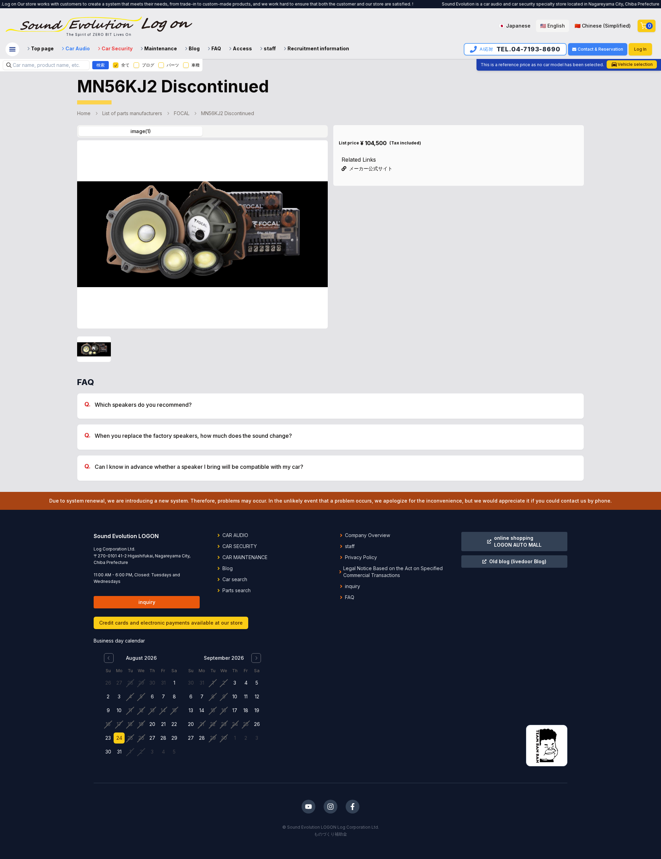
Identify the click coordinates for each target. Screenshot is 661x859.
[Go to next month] (256, 658)
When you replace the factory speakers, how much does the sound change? (193, 435)
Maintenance (160, 48)
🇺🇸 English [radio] (552, 26)
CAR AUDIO (235, 535)
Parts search (236, 590)
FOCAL (181, 113)
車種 (195, 65)
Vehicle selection (635, 64)
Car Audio (77, 48)
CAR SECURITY (239, 546)
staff (270, 48)
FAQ (216, 48)
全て (125, 65)
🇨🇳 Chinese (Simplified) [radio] (603, 26)
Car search (234, 579)
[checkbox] (115, 65)
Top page (42, 48)
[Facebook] (352, 806)
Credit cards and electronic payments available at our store (171, 623)
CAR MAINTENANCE (244, 557)
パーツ (173, 65)
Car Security (117, 48)
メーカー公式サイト (370, 168)
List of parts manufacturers (132, 113)
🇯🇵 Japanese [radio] (515, 26)
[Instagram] (330, 806)
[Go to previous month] (109, 658)
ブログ (148, 65)
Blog (194, 48)
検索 (100, 65)
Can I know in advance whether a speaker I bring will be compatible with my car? (199, 466)
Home (84, 113)
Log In (640, 49)
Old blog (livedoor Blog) (517, 561)
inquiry (146, 602)
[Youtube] (308, 806)
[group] (565, 26)
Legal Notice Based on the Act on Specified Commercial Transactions (393, 571)
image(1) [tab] (140, 131)
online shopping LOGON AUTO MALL (518, 541)
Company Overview (367, 535)
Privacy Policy (361, 557)
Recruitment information (318, 48)
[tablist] (202, 131)
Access (242, 48)
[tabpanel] (202, 253)
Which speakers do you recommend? (143, 404)
